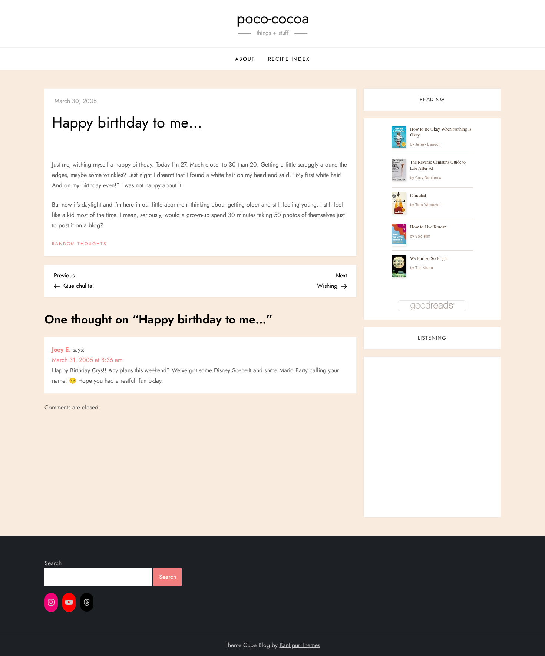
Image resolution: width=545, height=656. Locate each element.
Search (53, 563)
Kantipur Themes (300, 645)
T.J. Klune (424, 267)
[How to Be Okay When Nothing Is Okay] (399, 137)
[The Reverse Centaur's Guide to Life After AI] (399, 170)
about (245, 59)
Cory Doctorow (428, 177)
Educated (418, 195)
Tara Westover (428, 204)
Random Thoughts (79, 244)
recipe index (289, 59)
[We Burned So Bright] (399, 266)
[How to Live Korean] (399, 234)
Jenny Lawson (428, 144)
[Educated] (399, 203)
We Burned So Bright (429, 258)
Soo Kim (422, 236)
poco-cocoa (273, 18)
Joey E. (61, 349)
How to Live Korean (428, 227)
